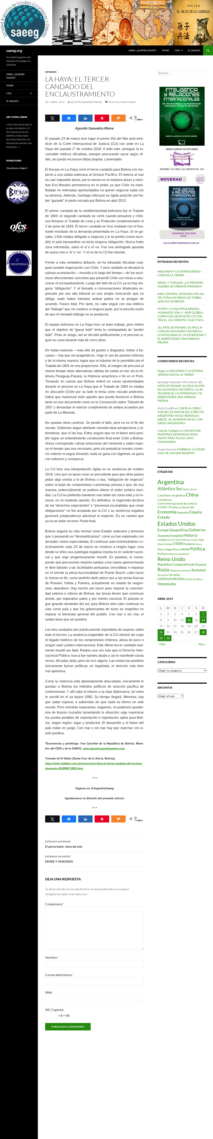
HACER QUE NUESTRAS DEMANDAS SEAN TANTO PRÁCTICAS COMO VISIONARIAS (179, 436)
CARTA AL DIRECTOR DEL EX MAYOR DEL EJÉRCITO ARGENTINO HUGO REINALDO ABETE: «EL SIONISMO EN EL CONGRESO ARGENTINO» (180, 415)
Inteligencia (163, 539)
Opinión (50, 71)
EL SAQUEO (194, 50)
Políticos (163, 553)
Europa (162, 530)
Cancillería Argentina (171, 495)
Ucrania (174, 575)
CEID (177, 50)
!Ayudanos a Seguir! (17, 168)
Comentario (54, 904)
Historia (190, 535)
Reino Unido (171, 559)
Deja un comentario (122, 102)
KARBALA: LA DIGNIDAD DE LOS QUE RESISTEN (181, 451)
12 (189, 620)
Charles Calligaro (168, 430)
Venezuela (166, 583)
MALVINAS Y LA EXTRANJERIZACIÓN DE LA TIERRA (179, 273)
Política (197, 548)
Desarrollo (188, 507)
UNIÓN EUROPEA (171, 579)
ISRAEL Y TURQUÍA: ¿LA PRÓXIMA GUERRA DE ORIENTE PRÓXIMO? (180, 284)
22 (161, 632)
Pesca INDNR (181, 549)
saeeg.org (14, 50)
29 (161, 638)
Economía (166, 511)
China (192, 494)
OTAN (178, 543)
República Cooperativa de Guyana (181, 564)
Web (48, 992)
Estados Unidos (176, 523)
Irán (173, 539)
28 (203, 632)
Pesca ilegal (164, 549)
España (195, 512)
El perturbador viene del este (63, 844)
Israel (194, 539)
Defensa (176, 507)
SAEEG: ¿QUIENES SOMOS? (142, 50)
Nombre (52, 957)
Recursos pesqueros (179, 553)
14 (203, 620)
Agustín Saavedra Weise (86, 102)
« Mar (162, 644)
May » (202, 644)
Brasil (194, 489)
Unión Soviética (193, 579)
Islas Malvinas (182, 539)
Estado (163, 517)
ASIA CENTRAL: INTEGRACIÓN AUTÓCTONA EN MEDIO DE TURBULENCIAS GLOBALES (181, 297)
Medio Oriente (164, 544)
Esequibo (183, 512)
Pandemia (189, 544)
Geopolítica (178, 530)
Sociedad (199, 570)
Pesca (199, 544)
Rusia (163, 569)
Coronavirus (164, 499)
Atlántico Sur (169, 488)
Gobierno (197, 529)
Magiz (161, 371)
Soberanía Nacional (180, 570)
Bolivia (186, 489)
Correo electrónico (59, 975)
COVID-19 (164, 507)
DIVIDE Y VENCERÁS (59, 859)
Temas (165, 50)
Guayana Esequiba (170, 535)
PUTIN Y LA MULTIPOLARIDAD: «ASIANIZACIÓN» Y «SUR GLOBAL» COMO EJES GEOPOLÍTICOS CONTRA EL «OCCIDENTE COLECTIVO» (180, 314)
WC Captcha (54, 1010)
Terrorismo (162, 575)
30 (168, 638)
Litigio (201, 539)
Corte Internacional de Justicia (177, 503)
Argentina (170, 481)
